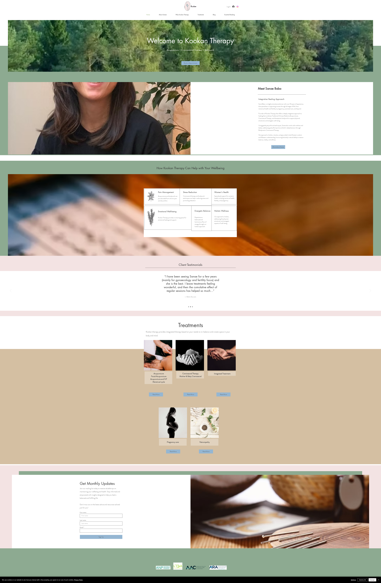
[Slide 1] (188, 306)
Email (81, 527)
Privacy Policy (78, 580)
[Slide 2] (190, 306)
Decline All (362, 580)
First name (83, 512)
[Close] (378, 579)
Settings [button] (353, 580)
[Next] (370, 291)
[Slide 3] (192, 306)
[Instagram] (237, 7)
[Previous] (11, 291)
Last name (83, 520)
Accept (372, 580)
